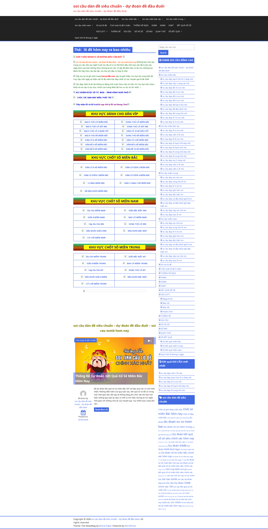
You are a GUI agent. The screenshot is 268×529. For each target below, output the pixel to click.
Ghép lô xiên (161, 469)
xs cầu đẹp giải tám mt (173, 190)
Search (163, 52)
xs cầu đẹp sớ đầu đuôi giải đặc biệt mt (175, 204)
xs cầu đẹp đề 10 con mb (174, 87)
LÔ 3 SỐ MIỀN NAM (96, 237)
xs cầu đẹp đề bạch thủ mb (175, 104)
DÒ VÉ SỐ (138, 31)
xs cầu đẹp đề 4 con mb (173, 92)
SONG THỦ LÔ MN (137, 224)
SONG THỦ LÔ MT (137, 270)
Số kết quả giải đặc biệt (170, 496)
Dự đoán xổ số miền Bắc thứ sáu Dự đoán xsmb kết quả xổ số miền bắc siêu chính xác (176, 462)
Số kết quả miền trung (173, 346)
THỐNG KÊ (115, 31)
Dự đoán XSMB (177, 445)
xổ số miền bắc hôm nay (170, 505)
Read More (100, 409)
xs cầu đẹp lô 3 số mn (172, 231)
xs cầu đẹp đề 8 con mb (173, 100)
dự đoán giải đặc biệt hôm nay (179, 430)
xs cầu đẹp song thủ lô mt (174, 181)
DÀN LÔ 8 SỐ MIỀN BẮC (96, 167)
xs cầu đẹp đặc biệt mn (173, 240)
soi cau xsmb (169, 479)
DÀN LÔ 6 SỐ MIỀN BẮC (96, 140)
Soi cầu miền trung (174, 19)
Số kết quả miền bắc (172, 341)
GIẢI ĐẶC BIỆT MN (137, 210)
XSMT (171, 25)
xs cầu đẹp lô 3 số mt (172, 186)
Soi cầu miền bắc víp (151, 19)
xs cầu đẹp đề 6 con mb (173, 96)
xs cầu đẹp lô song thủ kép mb (176, 151)
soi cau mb (172, 475)
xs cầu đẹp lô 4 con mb (173, 122)
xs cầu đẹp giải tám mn (173, 236)
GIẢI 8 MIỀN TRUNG (96, 263)
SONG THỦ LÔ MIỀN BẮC (137, 122)
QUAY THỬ (160, 31)
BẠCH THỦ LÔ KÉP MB (96, 126)
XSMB (154, 25)
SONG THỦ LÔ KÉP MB (137, 126)
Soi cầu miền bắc (129, 19)
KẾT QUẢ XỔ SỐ (184, 25)
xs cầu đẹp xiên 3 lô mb (173, 164)
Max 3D (166, 303)
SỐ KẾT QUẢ (174, 31)
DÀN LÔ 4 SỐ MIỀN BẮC (137, 140)
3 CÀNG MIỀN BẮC (96, 183)
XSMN (162, 25)
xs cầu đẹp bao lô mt (172, 214)
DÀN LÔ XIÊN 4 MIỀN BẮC (137, 175)
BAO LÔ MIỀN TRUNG (137, 263)
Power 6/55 (168, 311)
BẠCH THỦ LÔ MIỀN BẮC (96, 122)
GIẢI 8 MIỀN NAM (96, 217)
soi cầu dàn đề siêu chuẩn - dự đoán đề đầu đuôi (83, 404)
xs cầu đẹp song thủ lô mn (174, 227)
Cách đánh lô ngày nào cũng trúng (178, 418)
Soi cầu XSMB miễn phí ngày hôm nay (179, 490)
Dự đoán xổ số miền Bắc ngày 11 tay (173, 460)
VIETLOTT (100, 31)
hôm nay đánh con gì (176, 469)
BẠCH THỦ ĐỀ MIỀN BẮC (96, 135)
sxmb (161, 496)
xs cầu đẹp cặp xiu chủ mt (174, 210)
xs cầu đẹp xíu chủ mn (173, 223)
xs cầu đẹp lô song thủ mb (175, 156)
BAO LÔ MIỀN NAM (137, 217)
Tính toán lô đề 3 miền (120, 25)
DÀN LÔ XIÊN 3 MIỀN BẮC (96, 175)
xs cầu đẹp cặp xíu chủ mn (174, 256)
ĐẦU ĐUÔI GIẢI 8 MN (96, 231)
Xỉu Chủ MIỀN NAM (96, 210)
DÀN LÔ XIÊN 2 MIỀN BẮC (137, 167)
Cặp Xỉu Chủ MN (96, 224)
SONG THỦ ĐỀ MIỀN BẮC (137, 135)
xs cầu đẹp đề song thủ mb (175, 113)
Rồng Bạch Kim (162, 476)
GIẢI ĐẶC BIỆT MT (137, 256)
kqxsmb (189, 469)
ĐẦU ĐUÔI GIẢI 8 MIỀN (96, 277)
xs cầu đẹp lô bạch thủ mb (175, 147)
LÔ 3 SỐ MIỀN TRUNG (96, 283)
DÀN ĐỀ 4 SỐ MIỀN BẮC (96, 144)
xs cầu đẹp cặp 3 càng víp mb (176, 83)
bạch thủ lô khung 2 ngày (86, 37)
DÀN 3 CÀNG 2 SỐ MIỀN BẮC (137, 183)
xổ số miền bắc (187, 502)
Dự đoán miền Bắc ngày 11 (178, 442)
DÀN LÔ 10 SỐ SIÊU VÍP (138, 131)
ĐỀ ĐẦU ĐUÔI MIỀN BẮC (96, 191)
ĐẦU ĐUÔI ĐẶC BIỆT (137, 231)
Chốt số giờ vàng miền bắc (170, 409)
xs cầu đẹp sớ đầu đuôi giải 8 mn (177, 244)
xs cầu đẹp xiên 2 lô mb (173, 169)
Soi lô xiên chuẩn (176, 493)
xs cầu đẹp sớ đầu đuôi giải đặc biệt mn (175, 250)
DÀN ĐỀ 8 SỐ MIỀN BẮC (96, 149)
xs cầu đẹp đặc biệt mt (173, 194)
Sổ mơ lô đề (101, 25)
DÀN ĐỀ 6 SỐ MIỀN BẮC (138, 144)
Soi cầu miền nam (83, 25)
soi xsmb (185, 493)
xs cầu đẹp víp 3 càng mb (174, 160)
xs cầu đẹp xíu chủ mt (172, 177)
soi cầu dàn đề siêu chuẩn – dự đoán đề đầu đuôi (118, 6)
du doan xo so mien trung (178, 426)
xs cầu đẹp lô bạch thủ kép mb (176, 143)
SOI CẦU (127, 31)
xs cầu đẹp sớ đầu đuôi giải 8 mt (177, 199)
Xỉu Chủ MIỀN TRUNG (96, 256)
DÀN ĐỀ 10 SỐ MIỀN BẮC (137, 149)
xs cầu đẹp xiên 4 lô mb (173, 134)
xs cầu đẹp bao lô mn (172, 260)
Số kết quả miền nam (172, 350)
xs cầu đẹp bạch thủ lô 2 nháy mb (178, 79)
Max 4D (166, 307)
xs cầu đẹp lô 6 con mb (173, 130)
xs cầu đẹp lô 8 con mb (173, 139)
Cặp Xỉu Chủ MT (96, 270)
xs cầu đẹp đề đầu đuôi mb (175, 109)
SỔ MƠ (149, 31)
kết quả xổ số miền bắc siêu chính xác (175, 472)
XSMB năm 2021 (168, 502)
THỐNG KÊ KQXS (140, 25)
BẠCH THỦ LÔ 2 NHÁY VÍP (96, 131)
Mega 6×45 (167, 299)
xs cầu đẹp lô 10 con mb (173, 117)
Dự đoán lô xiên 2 (163, 442)
